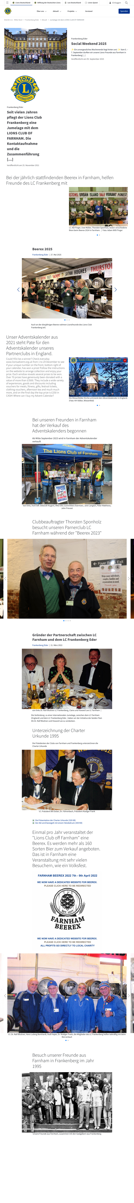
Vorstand (88, 11)
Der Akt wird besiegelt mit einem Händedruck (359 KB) (58, 823)
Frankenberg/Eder (40, 254)
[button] (97, 235)
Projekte (71, 11)
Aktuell (56, 11)
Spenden (124, 11)
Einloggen (116, 2)
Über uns (40, 11)
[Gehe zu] (8, 11)
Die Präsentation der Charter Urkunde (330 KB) (55, 820)
